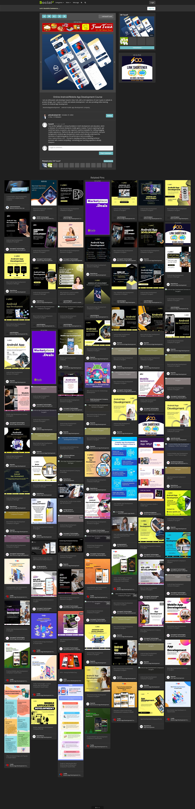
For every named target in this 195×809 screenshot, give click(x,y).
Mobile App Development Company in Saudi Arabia (132, 589)
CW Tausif (56, 161)
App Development (68, 480)
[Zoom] (59, 16)
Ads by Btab (78, 22)
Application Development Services (73, 680)
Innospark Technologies (17, 248)
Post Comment (106, 153)
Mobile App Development (151, 410)
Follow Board (108, 161)
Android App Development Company (74, 218)
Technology (67, 457)
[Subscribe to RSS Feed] (81, 2)
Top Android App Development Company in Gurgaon (160, 260)
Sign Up (151, 8)
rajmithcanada (175, 438)
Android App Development (18, 250)
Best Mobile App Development (99, 359)
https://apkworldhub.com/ (56, 138)
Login (152, 2)
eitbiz (65, 679)
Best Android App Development (72, 260)
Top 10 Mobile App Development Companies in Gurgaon (134, 302)
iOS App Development (150, 598)
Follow (109, 116)
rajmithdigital (67, 217)
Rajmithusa (93, 273)
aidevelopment (94, 400)
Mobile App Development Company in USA (49, 218)
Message (76, 2)
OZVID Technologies (43, 217)
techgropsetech (68, 509)
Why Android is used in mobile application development (80, 302)
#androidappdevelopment (51, 107)
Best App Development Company (153, 640)
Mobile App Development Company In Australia (158, 514)
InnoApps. (121, 512)
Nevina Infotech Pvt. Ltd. (17, 208)
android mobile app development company (75, 107)
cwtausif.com (107, 16)
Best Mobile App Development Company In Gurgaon (25, 531)
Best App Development (177, 678)
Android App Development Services (127, 218)
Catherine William (69, 455)
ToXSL (119, 588)
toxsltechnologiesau (150, 512)
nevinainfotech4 (15, 206)
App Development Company (152, 556)
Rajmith (146, 259)
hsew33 (51, 124)
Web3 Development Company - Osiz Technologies (105, 399)
